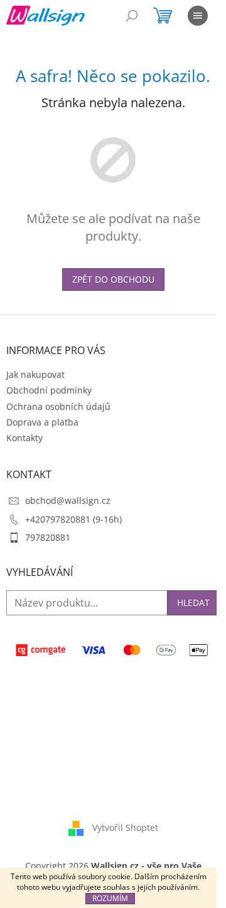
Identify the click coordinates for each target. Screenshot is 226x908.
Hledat (193, 602)
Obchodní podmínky (49, 390)
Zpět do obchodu (113, 279)
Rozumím (110, 898)
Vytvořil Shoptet (125, 827)
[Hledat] (131, 15)
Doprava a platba (42, 422)
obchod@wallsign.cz (67, 500)
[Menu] (197, 15)
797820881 (47, 537)
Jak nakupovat (35, 374)
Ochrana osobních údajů (58, 406)
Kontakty (24, 438)
